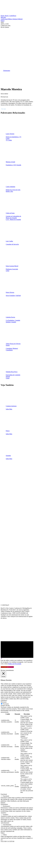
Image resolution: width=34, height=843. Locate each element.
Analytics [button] (3, 813)
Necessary (6, 704)
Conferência (12, 15)
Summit (4, 469)
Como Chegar (6, 491)
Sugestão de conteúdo (10, 487)
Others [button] (3, 833)
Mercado (3, 17)
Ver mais (3, 109)
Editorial (20, 19)
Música (10, 19)
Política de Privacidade (14, 664)
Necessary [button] (4, 702)
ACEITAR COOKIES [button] (7, 667)
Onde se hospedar (8, 495)
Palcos (2, 20)
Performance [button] (4, 804)
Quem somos (6, 465)
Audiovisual (4, 19)
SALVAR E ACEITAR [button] (7, 841)
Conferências (6, 473)
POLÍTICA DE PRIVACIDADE (10, 500)
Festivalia (5, 482)
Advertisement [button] (5, 823)
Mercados (5, 478)
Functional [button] (4, 794)
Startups (15, 19)
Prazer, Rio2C (5, 15)
